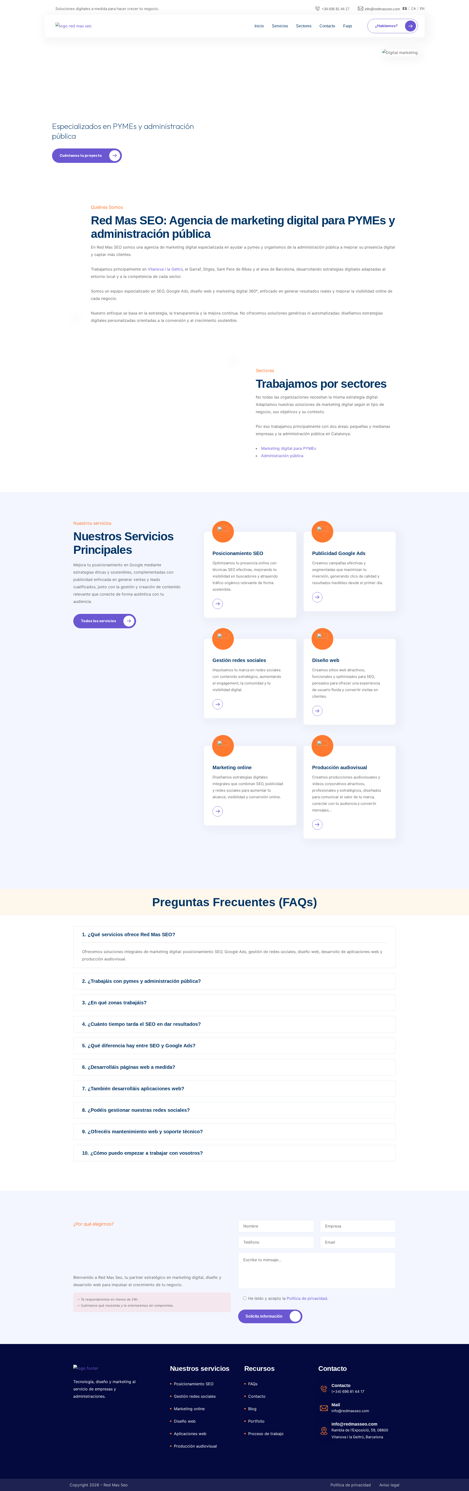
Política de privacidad (307, 1298)
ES (405, 8)
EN (422, 8)
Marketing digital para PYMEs (288, 448)
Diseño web (325, 660)
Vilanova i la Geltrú (165, 269)
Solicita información (263, 1316)
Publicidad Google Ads (338, 553)
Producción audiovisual (339, 767)
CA (413, 8)
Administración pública (282, 455)
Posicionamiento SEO (238, 553)
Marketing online (232, 767)
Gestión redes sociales (239, 660)
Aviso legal (389, 1484)
